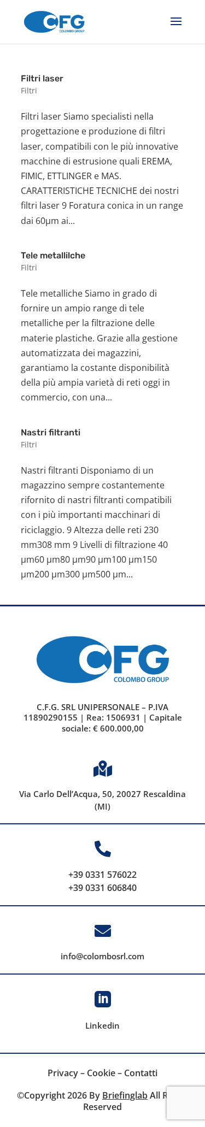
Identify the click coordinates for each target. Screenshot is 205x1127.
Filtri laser (42, 78)
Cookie (101, 1073)
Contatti (140, 1073)
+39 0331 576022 (102, 875)
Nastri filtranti (50, 432)
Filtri (29, 90)
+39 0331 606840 (102, 888)
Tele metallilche (53, 255)
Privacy (63, 1073)
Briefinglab (125, 1095)
